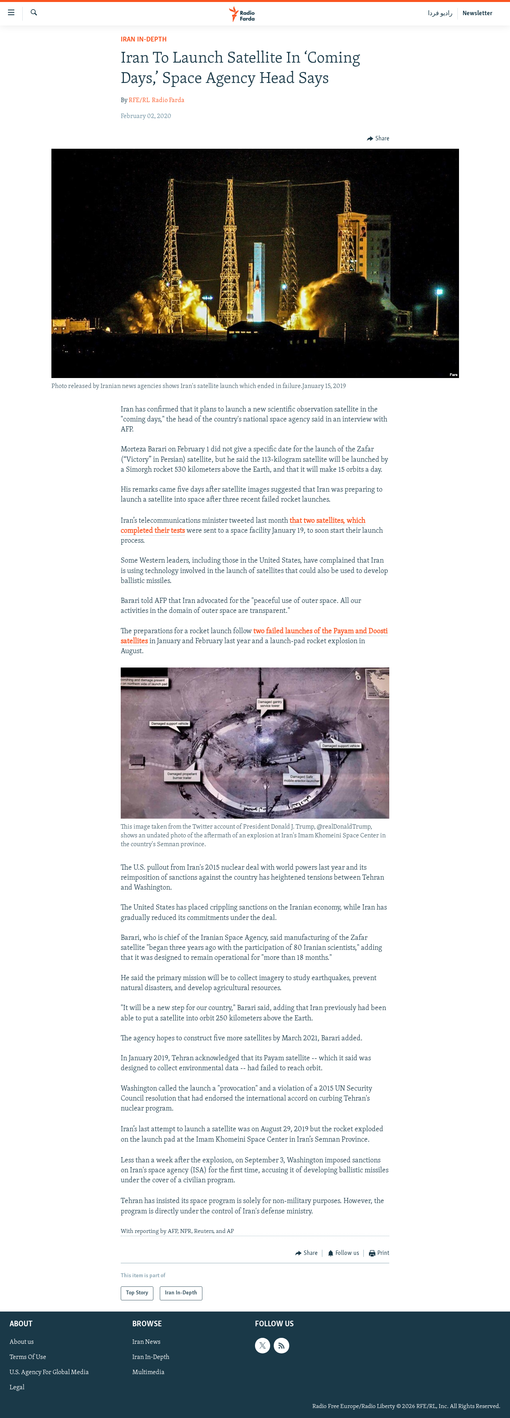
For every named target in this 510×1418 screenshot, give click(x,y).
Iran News (146, 1342)
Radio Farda (168, 100)
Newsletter (477, 13)
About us (22, 1342)
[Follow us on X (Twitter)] (262, 1345)
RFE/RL (139, 100)
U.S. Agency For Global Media (49, 1372)
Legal (17, 1388)
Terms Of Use (28, 1357)
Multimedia (148, 1372)
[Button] (378, 139)
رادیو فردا (440, 13)
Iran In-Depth (144, 39)
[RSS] (281, 1345)
